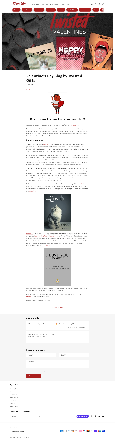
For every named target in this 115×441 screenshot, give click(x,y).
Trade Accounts (14, 406)
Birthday (16, 10)
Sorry (95, 10)
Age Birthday (27, 10)
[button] (35, 4)
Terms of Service (14, 397)
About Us (12, 403)
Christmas (84, 184)
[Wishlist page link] (92, 4)
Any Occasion (39, 10)
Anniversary (51, 10)
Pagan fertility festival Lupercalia (45, 236)
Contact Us (13, 400)
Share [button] (29, 89)
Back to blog (58, 307)
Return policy (13, 392)
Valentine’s (32, 191)
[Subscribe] (39, 416)
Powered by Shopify (24, 437)
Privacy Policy (13, 394)
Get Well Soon (72, 10)
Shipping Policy (14, 389)
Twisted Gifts (74, 125)
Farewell (61, 10)
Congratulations (85, 10)
